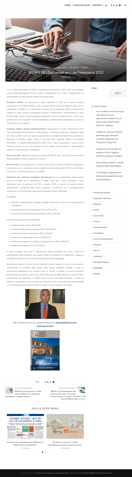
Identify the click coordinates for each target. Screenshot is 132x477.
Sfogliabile (98, 268)
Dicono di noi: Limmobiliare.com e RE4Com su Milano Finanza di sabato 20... (25, 443)
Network (97, 244)
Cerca (94, 88)
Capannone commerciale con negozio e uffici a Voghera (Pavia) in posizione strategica (109, 152)
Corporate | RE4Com (102, 198)
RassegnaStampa (101, 262)
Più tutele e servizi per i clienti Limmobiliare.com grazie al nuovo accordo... (65, 443)
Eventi (96, 210)
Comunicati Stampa (101, 192)
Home (68, 5)
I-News (47, 68)
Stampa (96, 273)
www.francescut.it (45, 326)
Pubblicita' (97, 256)
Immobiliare (74, 68)
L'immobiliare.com (27, 473)
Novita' (85, 68)
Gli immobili (98, 215)
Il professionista (60, 68)
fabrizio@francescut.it (66, 323)
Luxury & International (103, 239)
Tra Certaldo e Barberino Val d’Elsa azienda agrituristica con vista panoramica (109, 176)
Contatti (97, 5)
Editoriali (97, 204)
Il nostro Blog (81, 5)
